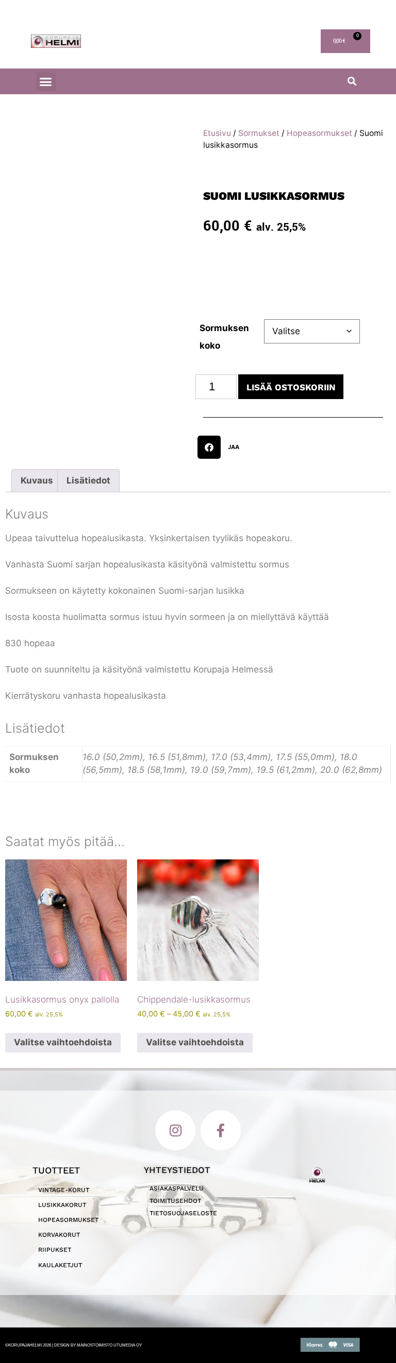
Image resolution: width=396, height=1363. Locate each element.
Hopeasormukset (319, 133)
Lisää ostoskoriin (291, 387)
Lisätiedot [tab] (88, 1071)
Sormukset (258, 133)
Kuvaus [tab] (37, 1071)
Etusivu (217, 133)
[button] (46, 81)
